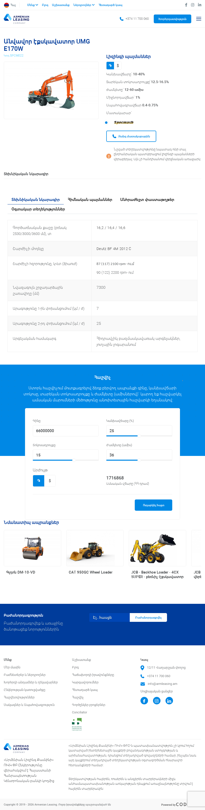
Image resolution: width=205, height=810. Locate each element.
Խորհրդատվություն (172, 19)
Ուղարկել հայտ (153, 505)
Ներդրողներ (82, 5)
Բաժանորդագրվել (148, 617)
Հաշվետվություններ (19, 697)
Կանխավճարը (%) (120, 421)
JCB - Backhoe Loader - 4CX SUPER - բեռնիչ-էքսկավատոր (157, 574)
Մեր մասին (12, 667)
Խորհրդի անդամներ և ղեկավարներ (31, 682)
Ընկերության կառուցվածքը (24, 690)
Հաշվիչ (78, 697)
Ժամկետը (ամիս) (119, 445)
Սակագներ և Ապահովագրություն (29, 705)
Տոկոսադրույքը (44, 445)
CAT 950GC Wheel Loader (90, 572)
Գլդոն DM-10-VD (20, 572)
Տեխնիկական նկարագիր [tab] (36, 199)
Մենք (31, 5)
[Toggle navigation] (198, 18)
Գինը (36, 421)
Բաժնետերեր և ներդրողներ (25, 675)
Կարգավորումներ (85, 682)
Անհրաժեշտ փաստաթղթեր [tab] (147, 199)
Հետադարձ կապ (110, 5)
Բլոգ (45, 5)
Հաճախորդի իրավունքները (93, 675)
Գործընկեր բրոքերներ (88, 705)
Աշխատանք (61, 5)
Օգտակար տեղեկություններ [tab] (38, 209)
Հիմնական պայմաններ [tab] (90, 199)
